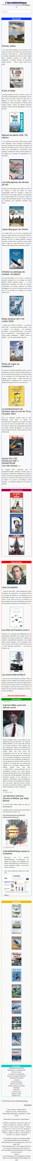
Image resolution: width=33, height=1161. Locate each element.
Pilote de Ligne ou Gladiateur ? (10, 365)
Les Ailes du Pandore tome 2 (16, 630)
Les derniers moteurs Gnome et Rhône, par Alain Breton (16, 798)
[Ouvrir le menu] (16, 7)
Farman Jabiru (9, 46)
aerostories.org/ (7, 806)
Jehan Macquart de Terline (15, 229)
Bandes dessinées (16, 1082)
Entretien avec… (16, 1095)
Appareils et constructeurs (16, 1068)
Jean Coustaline (10, 587)
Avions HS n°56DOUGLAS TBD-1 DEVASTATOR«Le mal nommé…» (11, 462)
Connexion (28, 1105)
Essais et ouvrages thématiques (16, 1076)
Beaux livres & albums (16, 1084)
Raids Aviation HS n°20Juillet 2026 (13, 320)
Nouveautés (16, 19)
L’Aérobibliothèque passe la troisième (16, 852)
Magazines (16, 902)
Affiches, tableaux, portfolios (16, 1086)
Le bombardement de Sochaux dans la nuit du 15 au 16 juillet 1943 (16, 411)
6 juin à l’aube (8, 90)
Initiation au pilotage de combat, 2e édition (13, 273)
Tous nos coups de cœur (16, 695)
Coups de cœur (16, 562)
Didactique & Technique (16, 1078)
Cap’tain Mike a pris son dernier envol (14, 706)
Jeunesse (16, 1080)
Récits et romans (16, 1072)
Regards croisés (16, 1093)
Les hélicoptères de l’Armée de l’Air (15, 183)
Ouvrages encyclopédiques (16, 1074)
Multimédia (16, 1088)
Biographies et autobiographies (17, 1070)
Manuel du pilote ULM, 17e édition (15, 136)
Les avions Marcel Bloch (13, 674)
